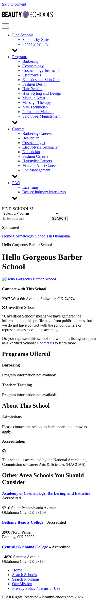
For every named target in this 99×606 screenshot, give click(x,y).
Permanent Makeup (38, 111)
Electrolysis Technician (40, 147)
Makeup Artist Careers (40, 165)
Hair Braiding (33, 89)
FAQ (16, 183)
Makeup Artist (33, 98)
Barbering (30, 61)
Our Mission (22, 584)
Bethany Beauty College (22, 522)
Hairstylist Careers (37, 161)
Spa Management (36, 170)
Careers (18, 129)
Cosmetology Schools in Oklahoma (41, 236)
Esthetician (31, 152)
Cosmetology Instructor (41, 70)
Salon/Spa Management (41, 116)
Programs (19, 57)
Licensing (30, 187)
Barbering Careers (37, 133)
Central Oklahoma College (25, 547)
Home (7, 236)
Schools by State (35, 39)
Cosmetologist (33, 142)
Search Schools (24, 574)
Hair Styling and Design (41, 93)
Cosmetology (33, 66)
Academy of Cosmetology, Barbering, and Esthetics (46, 493)
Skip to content (14, 4)
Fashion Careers (35, 156)
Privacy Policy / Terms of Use (36, 588)
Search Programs (25, 579)
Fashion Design (34, 84)
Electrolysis (31, 75)
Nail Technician (35, 107)
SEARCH (59, 218)
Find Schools (22, 35)
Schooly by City (35, 44)
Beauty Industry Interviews (44, 192)
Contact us (45, 343)
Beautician (30, 138)
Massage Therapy (36, 102)
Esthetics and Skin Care (41, 79)
